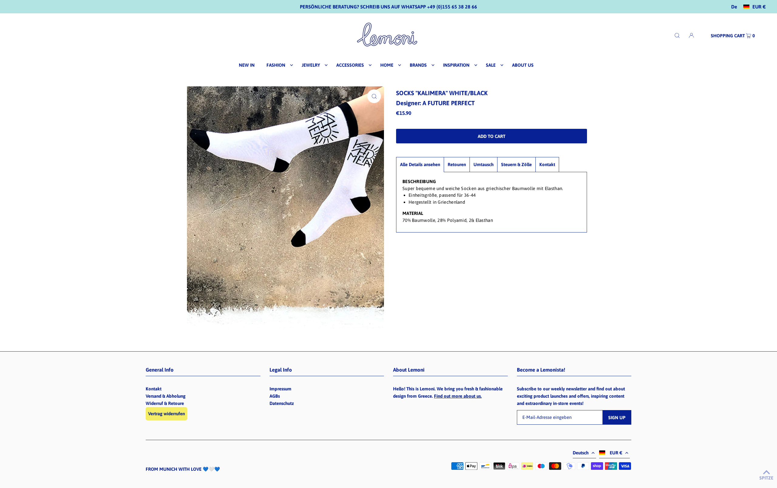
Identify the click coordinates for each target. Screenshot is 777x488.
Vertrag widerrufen (166, 413)
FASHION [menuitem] (275, 65)
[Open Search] (677, 35)
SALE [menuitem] (491, 65)
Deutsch (581, 452)
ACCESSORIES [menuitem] (350, 65)
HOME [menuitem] (386, 65)
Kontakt (547, 164)
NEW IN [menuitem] (247, 65)
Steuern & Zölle (516, 164)
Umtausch (483, 164)
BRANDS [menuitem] (418, 65)
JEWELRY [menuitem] (311, 65)
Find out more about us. (458, 396)
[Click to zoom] (374, 96)
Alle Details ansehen (420, 164)
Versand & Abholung (165, 396)
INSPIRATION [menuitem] (456, 65)
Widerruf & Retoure (165, 403)
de (734, 7)
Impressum (280, 388)
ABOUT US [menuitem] (523, 65)
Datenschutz (282, 403)
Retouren (457, 164)
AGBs (275, 396)
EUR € (759, 7)
